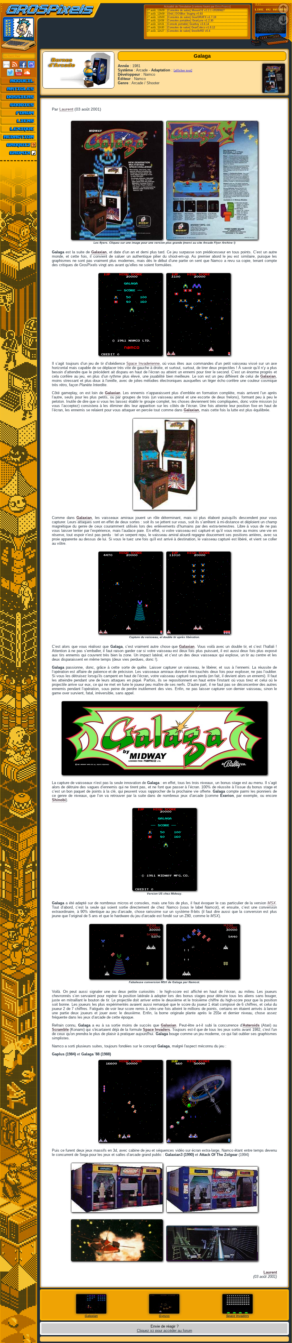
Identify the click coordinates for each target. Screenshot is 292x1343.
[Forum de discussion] (18, 113)
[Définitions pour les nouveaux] (18, 129)
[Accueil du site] (18, 81)
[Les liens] (18, 121)
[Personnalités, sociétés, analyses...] (18, 97)
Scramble (60, 1029)
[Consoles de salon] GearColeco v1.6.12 (191, 27)
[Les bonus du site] (18, 105)
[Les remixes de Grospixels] (18, 153)
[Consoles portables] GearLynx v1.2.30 (190, 20)
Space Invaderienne (142, 363)
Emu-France (222, 6)
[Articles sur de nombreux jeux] (18, 89)
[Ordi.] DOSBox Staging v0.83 (185, 13)
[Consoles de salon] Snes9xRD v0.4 (188, 30)
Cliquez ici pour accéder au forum (164, 1330)
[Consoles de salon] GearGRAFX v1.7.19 (191, 17)
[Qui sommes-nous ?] (18, 137)
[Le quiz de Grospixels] (18, 145)
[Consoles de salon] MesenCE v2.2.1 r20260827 (196, 10)
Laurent (66, 109)
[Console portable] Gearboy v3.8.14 (188, 24)
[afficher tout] (183, 70)
